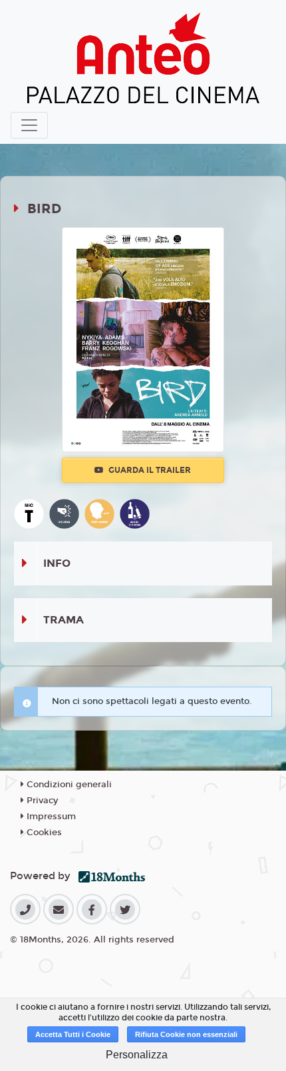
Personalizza (137, 1054)
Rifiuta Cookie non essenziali (186, 1034)
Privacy (41, 800)
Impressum (50, 816)
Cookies (43, 832)
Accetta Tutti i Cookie (72, 1034)
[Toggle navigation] (29, 125)
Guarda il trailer (148, 470)
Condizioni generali (68, 784)
